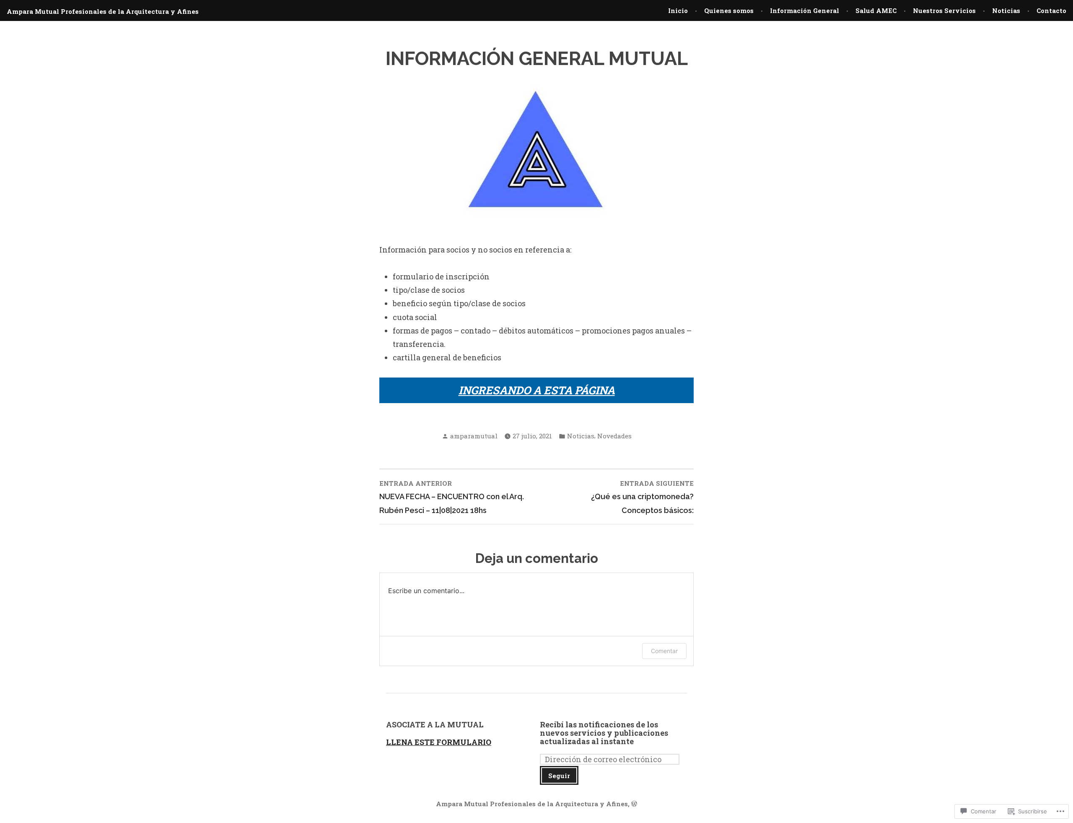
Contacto (1051, 10)
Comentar (664, 650)
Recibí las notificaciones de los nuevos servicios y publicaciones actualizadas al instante (604, 733)
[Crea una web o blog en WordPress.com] (634, 804)
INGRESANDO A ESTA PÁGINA (537, 390)
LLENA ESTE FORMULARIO (438, 742)
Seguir (559, 775)
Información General (804, 10)
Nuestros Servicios (944, 10)
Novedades (614, 436)
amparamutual (474, 436)
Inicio (678, 10)
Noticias (1006, 10)
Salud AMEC (876, 10)
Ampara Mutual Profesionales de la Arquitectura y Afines (103, 11)
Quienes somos (729, 10)
